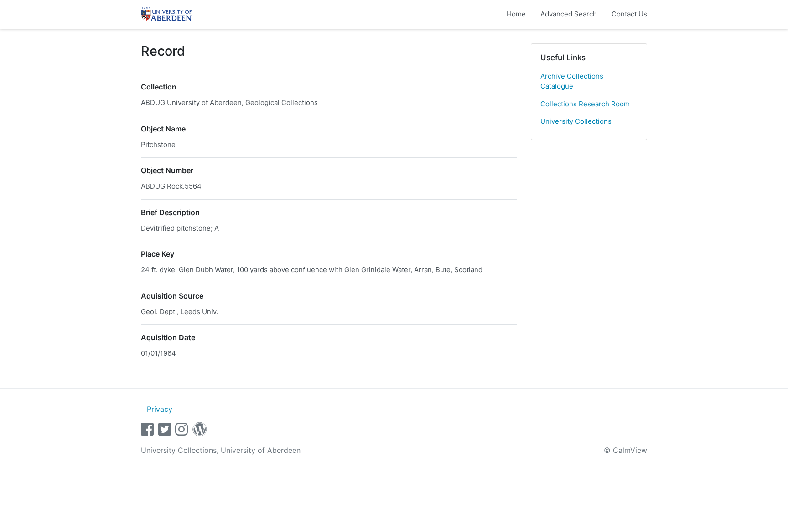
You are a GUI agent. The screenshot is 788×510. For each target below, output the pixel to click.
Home (516, 14)
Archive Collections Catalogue (571, 81)
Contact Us (629, 14)
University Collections (576, 121)
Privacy (159, 409)
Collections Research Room (585, 104)
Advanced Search (568, 14)
